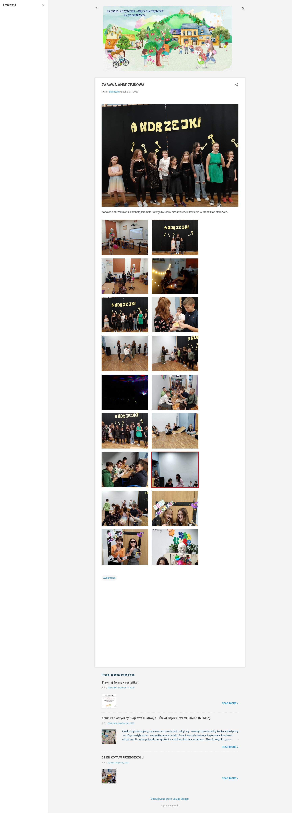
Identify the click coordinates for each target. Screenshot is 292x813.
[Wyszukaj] (243, 9)
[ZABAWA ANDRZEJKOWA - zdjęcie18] (175, 546)
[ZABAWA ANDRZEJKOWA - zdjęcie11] (125, 430)
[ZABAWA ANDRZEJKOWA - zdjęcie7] (125, 353)
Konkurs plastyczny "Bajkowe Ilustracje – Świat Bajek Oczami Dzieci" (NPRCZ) (156, 718)
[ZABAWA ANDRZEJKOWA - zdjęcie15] (125, 508)
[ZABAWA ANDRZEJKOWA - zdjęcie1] (125, 237)
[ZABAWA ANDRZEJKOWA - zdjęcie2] (175, 237)
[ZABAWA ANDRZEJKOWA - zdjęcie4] (175, 275)
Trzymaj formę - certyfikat (120, 682)
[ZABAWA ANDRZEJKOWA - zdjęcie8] (175, 353)
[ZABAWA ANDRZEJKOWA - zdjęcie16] (175, 508)
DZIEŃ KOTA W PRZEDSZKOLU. (123, 757)
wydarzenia (109, 577)
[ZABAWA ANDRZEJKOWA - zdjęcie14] (175, 469)
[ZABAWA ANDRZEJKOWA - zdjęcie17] (125, 546)
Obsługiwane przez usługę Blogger (170, 798)
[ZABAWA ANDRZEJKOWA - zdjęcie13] (125, 469)
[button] (236, 85)
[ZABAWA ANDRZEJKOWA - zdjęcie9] (125, 392)
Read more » (230, 703)
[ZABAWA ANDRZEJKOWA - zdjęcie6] (175, 314)
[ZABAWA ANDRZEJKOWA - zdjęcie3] (125, 275)
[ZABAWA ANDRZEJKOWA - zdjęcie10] (175, 392)
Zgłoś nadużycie (170, 805)
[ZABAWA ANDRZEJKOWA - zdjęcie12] (175, 430)
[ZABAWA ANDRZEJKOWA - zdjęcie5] (125, 314)
